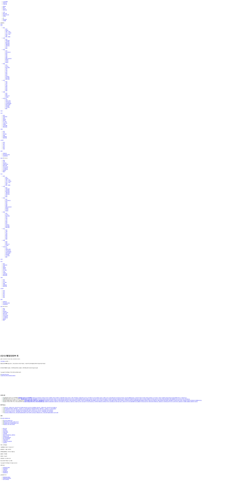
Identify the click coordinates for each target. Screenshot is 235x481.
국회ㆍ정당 (7, 31)
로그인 (4, 8)
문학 (6, 73)
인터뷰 (6, 97)
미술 (6, 70)
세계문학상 (5, 468)
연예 (1, 129)
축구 (4, 144)
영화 (4, 135)
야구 (4, 143)
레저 (6, 72)
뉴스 (1, 25)
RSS (4, 7)
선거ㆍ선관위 (8, 32)
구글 (4, 12)
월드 (6, 108)
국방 (6, 35)
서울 (6, 82)
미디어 (6, 66)
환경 (4, 160)
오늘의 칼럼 (8, 100)
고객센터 (5, 442)
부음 (6, 94)
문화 (4, 63)
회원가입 (5, 9)
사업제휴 (5, 433)
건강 (6, 71)
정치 (4, 27)
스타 (4, 132)
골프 (4, 148)
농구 (4, 146)
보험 (4, 117)
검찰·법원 (7, 40)
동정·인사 (7, 95)
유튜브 (4, 15)
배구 (4, 147)
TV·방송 (5, 133)
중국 (6, 53)
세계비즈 (5, 2)
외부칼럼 (7, 106)
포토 (1, 151)
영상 (1, 158)
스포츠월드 (5, 1)
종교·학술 (7, 67)
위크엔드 (7, 76)
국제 (4, 49)
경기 (6, 84)
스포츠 (1, 140)
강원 (6, 85)
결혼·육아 (7, 79)
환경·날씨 (7, 43)
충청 (6, 86)
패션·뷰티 (7, 77)
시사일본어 (5, 168)
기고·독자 (7, 107)
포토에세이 (5, 155)
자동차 (4, 124)
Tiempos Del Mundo (7, 478)
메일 (4, 361)
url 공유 (6, 361)
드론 (4, 161)
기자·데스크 (8, 102)
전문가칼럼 (7, 104)
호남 (6, 89)
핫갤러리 (5, 153)
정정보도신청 (6, 436)
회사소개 (5, 428)
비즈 (1, 113)
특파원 (6, 59)
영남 (6, 88)
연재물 (4, 20)
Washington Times (6, 477)
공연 (6, 68)
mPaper (4, 6)
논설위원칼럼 (8, 103)
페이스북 (5, 13)
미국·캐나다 (8, 52)
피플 (4, 91)
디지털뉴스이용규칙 (7, 441)
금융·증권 (5, 116)
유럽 (6, 57)
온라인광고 (5, 431)
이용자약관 (5, 440)
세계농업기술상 (6, 467)
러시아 (6, 61)
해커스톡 (5, 165)
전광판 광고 (5, 432)
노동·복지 (7, 41)
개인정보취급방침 (7, 437)
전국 (4, 80)
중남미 (6, 62)
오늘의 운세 (5, 164)
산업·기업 (5, 123)
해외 (6, 48)
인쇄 (1, 361)
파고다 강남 (5, 166)
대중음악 (5, 136)
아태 (6, 55)
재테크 (4, 119)
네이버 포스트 (6, 14)
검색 (1, 24)
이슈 (1, 110)
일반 (6, 29)
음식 (6, 75)
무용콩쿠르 (5, 472)
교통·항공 (7, 44)
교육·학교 (7, 45)
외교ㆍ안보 (7, 34)
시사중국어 (5, 169)
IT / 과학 (5, 121)
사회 (4, 37)
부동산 (4, 120)
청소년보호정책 (6, 438)
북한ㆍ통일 (7, 36)
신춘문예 (5, 470)
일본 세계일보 (6, 479)
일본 (6, 54)
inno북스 (5, 162)
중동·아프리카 (8, 58)
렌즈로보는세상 (6, 154)
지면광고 (5, 429)
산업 (4, 271)
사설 (6, 99)
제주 (6, 90)
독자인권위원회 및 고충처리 (9, 434)
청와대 (6, 30)
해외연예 (5, 137)
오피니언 (5, 98)
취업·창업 (5, 126)
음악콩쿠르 (5, 471)
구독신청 (5, 4)
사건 (6, 46)
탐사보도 (5, 19)
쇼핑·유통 (5, 125)
